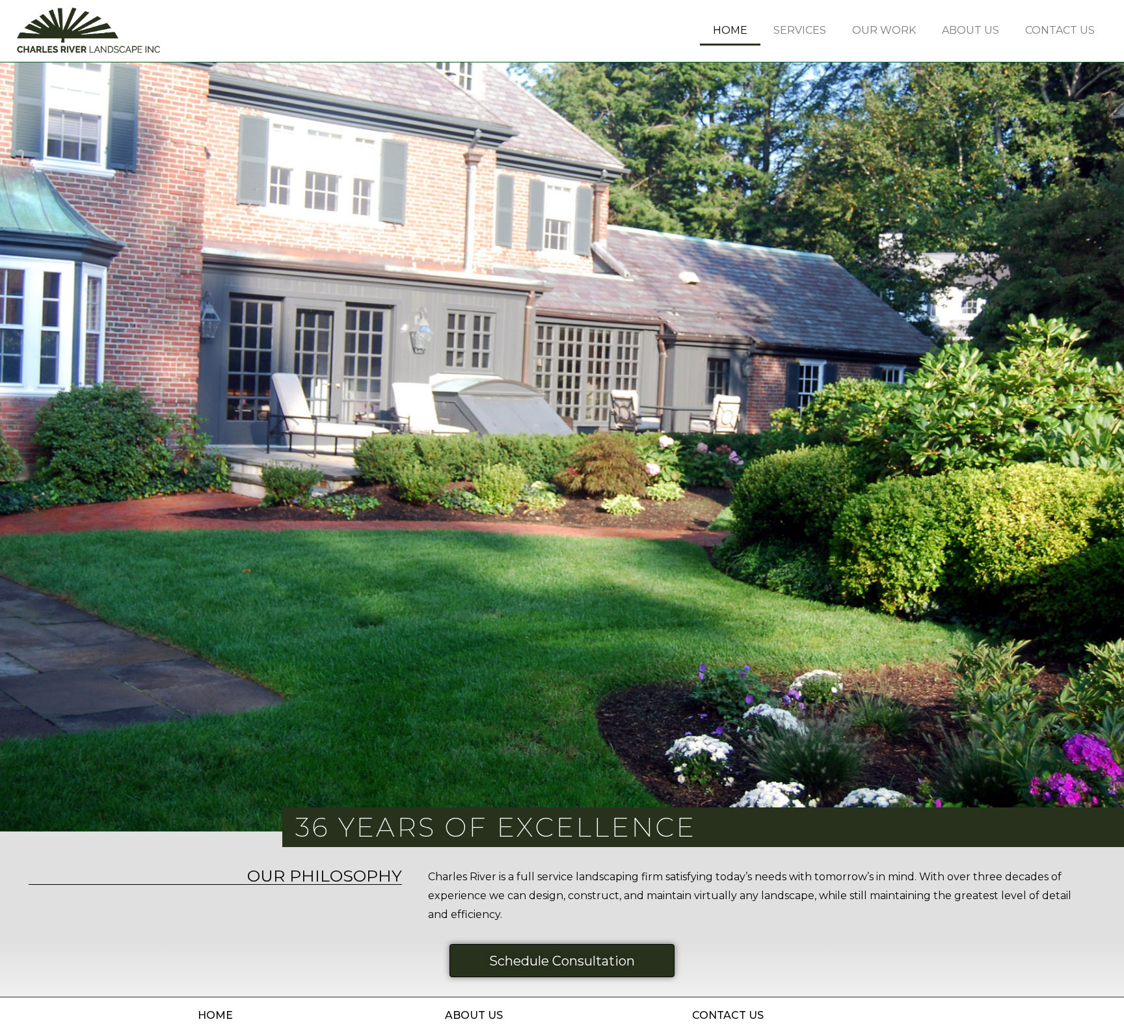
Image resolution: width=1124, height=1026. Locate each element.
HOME (730, 30)
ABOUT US (970, 30)
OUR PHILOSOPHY (324, 875)
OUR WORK (884, 30)
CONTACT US (1060, 30)
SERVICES (799, 30)
